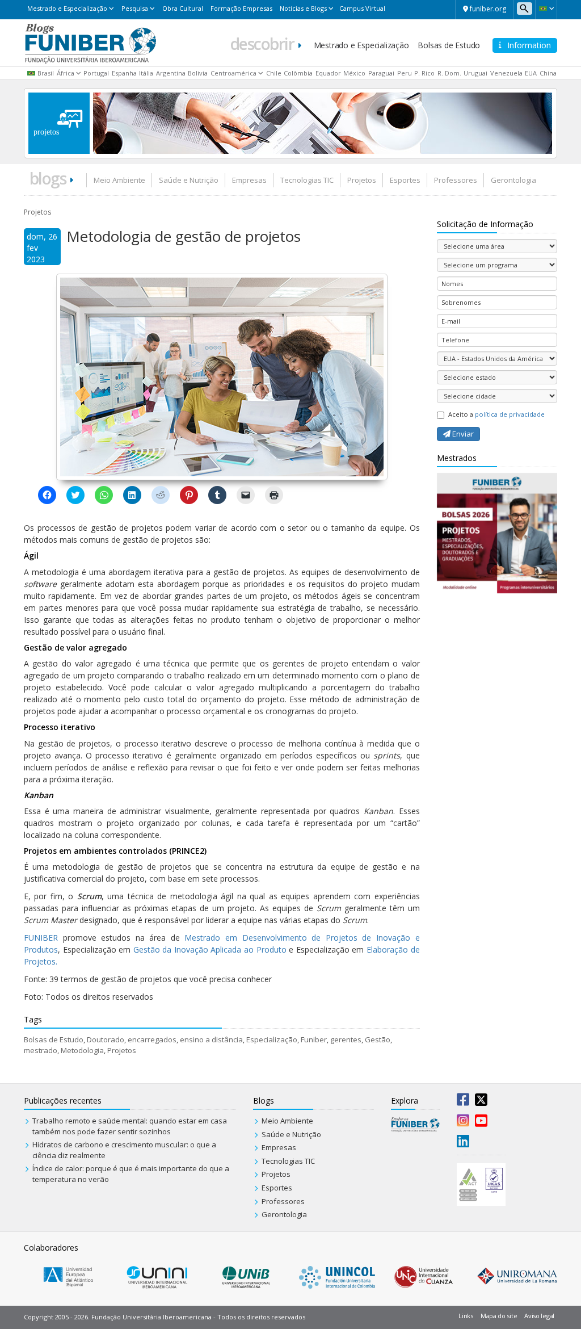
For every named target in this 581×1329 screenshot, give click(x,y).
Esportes (405, 180)
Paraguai (381, 73)
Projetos (361, 180)
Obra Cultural (182, 8)
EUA (531, 73)
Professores (455, 180)
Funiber (314, 1039)
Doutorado (105, 1039)
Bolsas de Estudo (449, 45)
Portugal (96, 73)
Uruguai (475, 73)
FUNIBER (41, 937)
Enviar (462, 434)
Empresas (249, 180)
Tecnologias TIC (307, 180)
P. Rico (424, 73)
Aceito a (496, 414)
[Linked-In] (463, 1143)
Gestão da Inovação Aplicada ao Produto (210, 949)
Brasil (45, 73)
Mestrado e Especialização (67, 8)
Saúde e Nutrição (188, 180)
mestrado (40, 1050)
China (548, 73)
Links (465, 1315)
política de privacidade (510, 414)
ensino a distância (211, 1039)
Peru (404, 73)
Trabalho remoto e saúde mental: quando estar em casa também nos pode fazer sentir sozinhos (129, 1126)
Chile (273, 73)
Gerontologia (513, 180)
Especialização (271, 1039)
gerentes (345, 1039)
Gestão (377, 1039)
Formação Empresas (241, 8)
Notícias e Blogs (303, 8)
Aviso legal (539, 1315)
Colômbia (298, 73)
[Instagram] (463, 1123)
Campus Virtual (362, 8)
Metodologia (82, 1050)
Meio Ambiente (119, 180)
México (354, 73)
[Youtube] (481, 1123)
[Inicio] (90, 42)
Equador (328, 73)
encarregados (152, 1039)
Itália (146, 73)
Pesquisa (134, 8)
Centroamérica (233, 73)
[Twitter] (481, 1102)
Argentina (171, 73)
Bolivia (198, 73)
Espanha (124, 73)
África (65, 73)
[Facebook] (463, 1102)
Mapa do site (499, 1315)
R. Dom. (449, 73)
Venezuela (506, 73)
